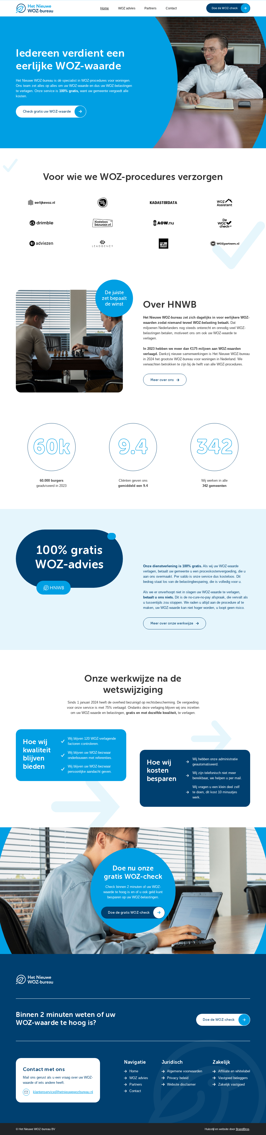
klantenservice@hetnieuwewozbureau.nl (63, 1092)
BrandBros (242, 1129)
